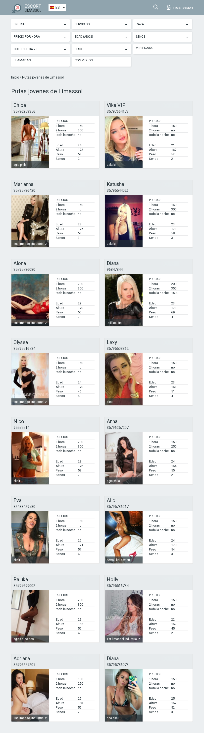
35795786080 (24, 269)
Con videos (84, 60)
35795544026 (118, 190)
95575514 (21, 427)
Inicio (15, 77)
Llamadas (22, 60)
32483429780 (24, 506)
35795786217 (118, 506)
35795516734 (24, 348)
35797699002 (24, 585)
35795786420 (24, 190)
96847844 (115, 269)
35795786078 (118, 664)
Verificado (144, 48)
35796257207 (118, 427)
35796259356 (24, 111)
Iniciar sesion (183, 7)
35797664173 (118, 111)
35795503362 (118, 348)
